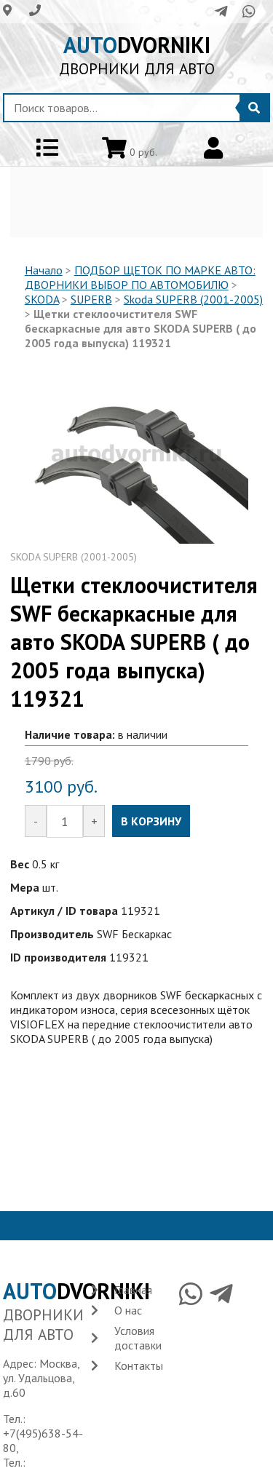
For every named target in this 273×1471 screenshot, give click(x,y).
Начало (44, 270)
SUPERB (91, 299)
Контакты (138, 1365)
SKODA (42, 299)
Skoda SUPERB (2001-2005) (193, 299)
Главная (133, 1289)
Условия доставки (138, 1337)
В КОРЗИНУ (151, 821)
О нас (128, 1310)
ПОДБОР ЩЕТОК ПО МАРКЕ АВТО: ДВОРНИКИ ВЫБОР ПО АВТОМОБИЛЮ (140, 277)
